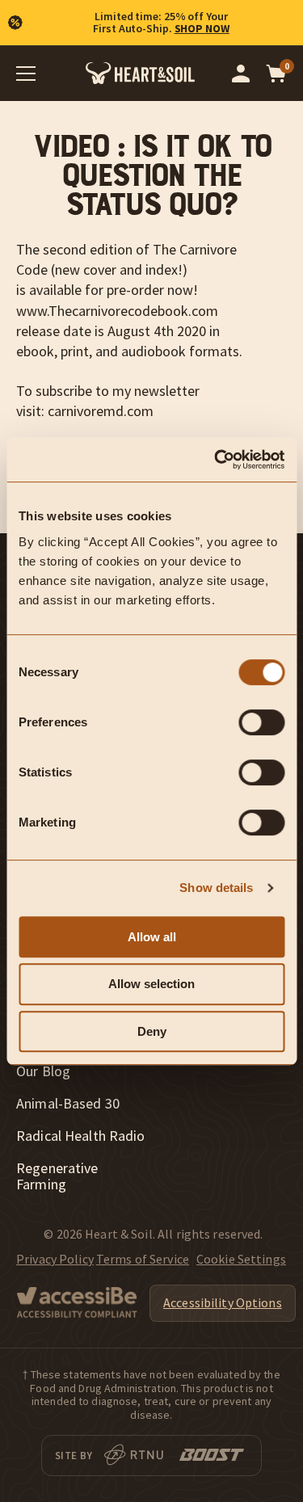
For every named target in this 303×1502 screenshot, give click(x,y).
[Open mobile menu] (26, 73)
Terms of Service (142, 1259)
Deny (151, 1031)
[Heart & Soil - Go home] (140, 73)
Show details (216, 887)
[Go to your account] (241, 73)
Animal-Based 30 (68, 1104)
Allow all (152, 937)
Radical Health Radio (80, 1136)
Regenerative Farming (57, 1176)
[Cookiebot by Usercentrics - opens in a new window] (215, 459)
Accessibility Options (222, 1302)
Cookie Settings (241, 1259)
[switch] (261, 722)
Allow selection (151, 984)
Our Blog (43, 1071)
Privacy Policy (55, 1259)
